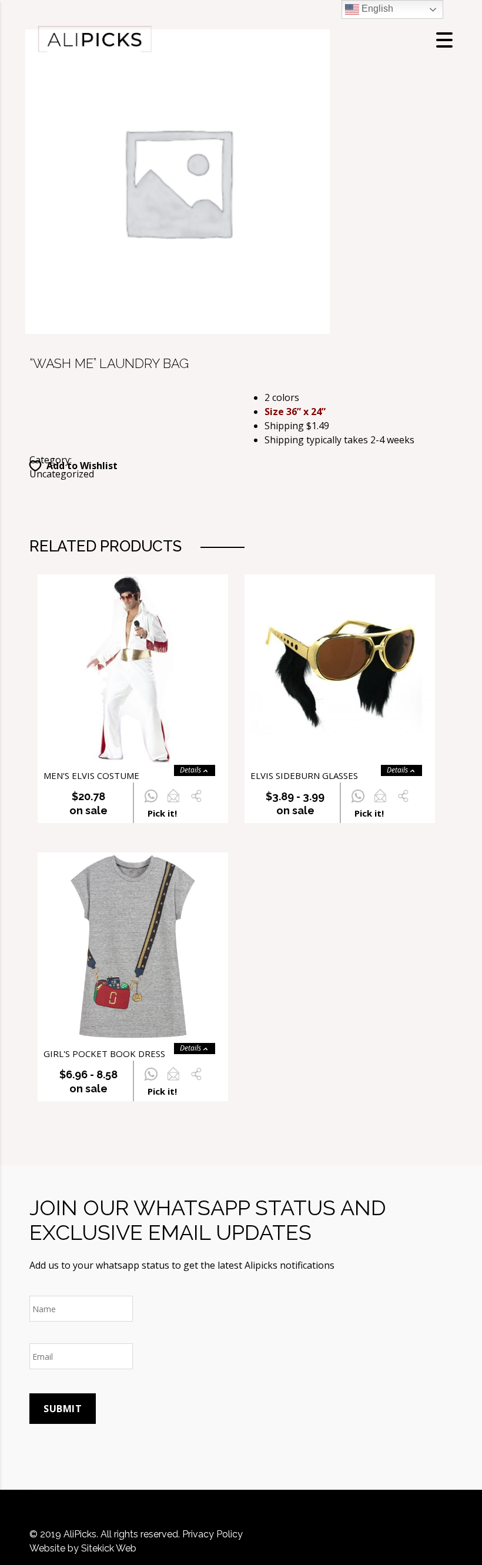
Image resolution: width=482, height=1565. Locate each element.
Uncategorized (61, 473)
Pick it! (162, 813)
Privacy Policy (212, 1534)
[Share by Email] (173, 802)
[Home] (94, 38)
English (376, 9)
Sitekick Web (108, 1548)
